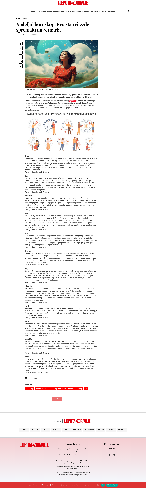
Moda (49, 11)
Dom (63, 11)
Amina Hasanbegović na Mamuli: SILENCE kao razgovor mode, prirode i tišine (73, 462)
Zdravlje (42, 11)
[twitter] (21, 48)
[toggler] (17, 11)
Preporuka (70, 11)
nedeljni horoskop (75, 389)
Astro (103, 11)
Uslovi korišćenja (112, 485)
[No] (144, 485)
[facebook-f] (109, 455)
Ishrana (56, 11)
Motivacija (95, 11)
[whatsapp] (21, 53)
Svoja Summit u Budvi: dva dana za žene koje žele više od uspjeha (73, 456)
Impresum (111, 11)
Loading (56, 399)
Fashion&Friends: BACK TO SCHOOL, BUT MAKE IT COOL (73, 468)
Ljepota (34, 11)
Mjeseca (72, 101)
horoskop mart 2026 (58, 389)
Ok (103, 485)
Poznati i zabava (82, 11)
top (86, 389)
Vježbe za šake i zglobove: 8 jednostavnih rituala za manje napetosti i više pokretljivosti (73, 474)
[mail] (21, 62)
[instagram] (114, 455)
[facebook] (21, 44)
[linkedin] (21, 66)
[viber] (21, 57)
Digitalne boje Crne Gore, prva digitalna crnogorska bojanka (73, 450)
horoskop (29, 389)
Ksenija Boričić (23, 35)
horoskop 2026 (42, 389)
